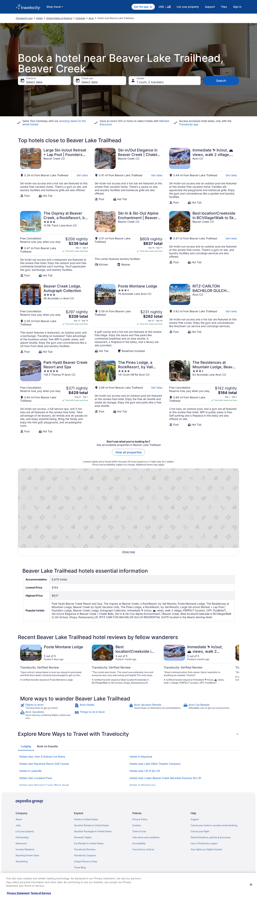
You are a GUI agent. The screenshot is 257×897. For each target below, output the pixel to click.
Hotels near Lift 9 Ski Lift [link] (145, 770)
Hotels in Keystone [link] (141, 756)
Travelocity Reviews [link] (84, 849)
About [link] (19, 819)
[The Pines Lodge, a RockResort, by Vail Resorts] (128, 396)
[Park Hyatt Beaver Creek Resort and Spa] (54, 396)
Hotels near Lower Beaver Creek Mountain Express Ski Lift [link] (165, 778)
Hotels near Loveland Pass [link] (35, 778)
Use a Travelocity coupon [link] (204, 843)
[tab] (26, 746)
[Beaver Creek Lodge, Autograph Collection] (54, 319)
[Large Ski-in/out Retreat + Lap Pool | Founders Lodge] (54, 176)
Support (210, 6)
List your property (188, 6)
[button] (128, 734)
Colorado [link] (80, 18)
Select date (34, 82)
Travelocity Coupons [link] (85, 855)
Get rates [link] (82, 175)
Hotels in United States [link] (86, 819)
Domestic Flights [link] (82, 837)
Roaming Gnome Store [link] (27, 855)
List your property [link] (25, 831)
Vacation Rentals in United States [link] (91, 825)
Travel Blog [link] (80, 867)
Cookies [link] (136, 825)
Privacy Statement (18, 893)
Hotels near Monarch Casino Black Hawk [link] (44, 785)
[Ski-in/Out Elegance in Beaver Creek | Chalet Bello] (128, 176)
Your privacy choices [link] (143, 849)
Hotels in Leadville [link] (30, 770)
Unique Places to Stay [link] (85, 861)
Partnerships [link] (22, 837)
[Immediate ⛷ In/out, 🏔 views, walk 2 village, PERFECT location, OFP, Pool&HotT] (203, 176)
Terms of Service (40, 893)
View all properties (128, 452)
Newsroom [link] (21, 843)
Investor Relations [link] (25, 849)
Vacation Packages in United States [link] (93, 831)
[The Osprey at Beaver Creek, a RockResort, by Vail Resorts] (54, 244)
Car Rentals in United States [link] (88, 843)
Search (221, 80)
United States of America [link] (59, 18)
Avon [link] (91, 18)
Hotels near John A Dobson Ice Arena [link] (42, 756)
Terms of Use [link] (139, 831)
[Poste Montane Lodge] (128, 319)
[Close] (251, 884)
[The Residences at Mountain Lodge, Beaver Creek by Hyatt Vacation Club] (203, 396)
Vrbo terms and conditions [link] (146, 837)
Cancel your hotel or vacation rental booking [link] (214, 825)
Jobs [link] (18, 825)
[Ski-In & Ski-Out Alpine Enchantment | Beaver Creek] (128, 244)
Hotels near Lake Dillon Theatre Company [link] (155, 763)
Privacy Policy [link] (140, 819)
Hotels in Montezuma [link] (142, 785)
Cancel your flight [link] (200, 831)
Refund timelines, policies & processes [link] (211, 837)
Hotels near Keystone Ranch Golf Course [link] (44, 763)
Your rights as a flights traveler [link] (206, 849)
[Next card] (235, 665)
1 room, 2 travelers (150, 82)
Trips (224, 6)
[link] (47, 706)
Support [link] (195, 819)
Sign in (237, 6)
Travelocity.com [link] (24, 18)
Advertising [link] (21, 861)
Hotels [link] (39, 18)
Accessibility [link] (139, 843)
